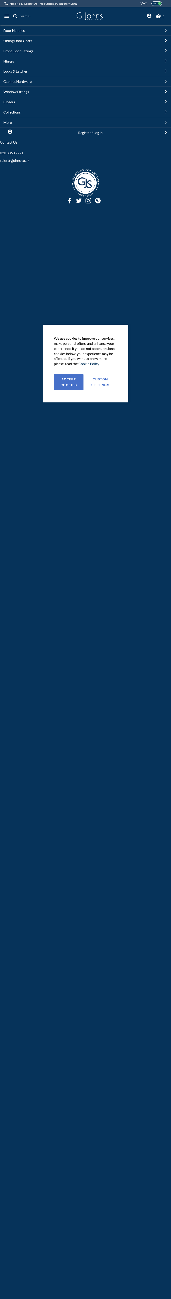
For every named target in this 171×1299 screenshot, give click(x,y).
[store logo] (89, 16)
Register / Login (68, 3)
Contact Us (30, 3)
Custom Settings (100, 382)
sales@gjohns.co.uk (14, 160)
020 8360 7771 (11, 153)
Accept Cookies (69, 382)
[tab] (149, 15)
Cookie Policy (88, 363)
